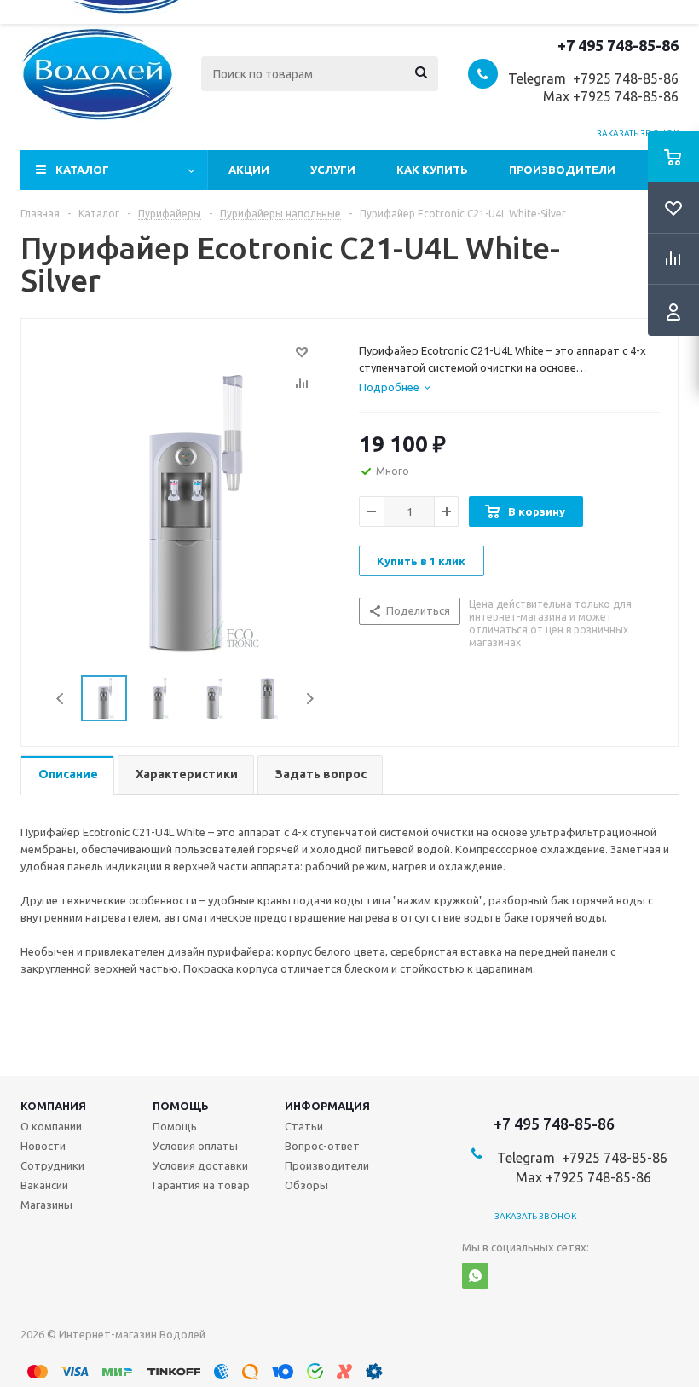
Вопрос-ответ (322, 1146)
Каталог (82, 170)
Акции (248, 170)
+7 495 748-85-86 (618, 45)
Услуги (332, 170)
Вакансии (44, 1185)
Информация (327, 1106)
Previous (61, 698)
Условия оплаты (195, 1146)
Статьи (304, 1126)
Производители (562, 170)
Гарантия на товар (201, 1185)
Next (310, 698)
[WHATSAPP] (475, 1276)
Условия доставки (200, 1165)
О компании (51, 1126)
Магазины (46, 1205)
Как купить (432, 170)
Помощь (181, 1106)
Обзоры (306, 1185)
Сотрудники (52, 1165)
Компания (53, 1106)
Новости (43, 1146)
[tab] (394, 387)
